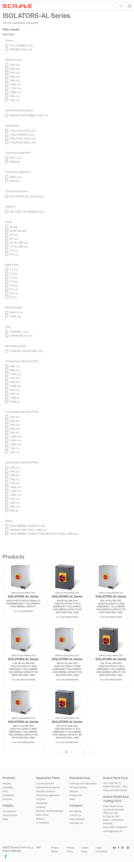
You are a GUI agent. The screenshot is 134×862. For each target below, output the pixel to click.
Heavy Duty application (48, 795)
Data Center (42, 815)
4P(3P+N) (18, 231)
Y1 (14, 270)
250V (15, 316)
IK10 (15, 158)
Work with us (75, 823)
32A (14, 65)
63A (14, 72)
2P (14, 250)
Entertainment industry (48, 787)
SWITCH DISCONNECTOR (29, 115)
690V (16, 312)
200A (15, 401)
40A (14, 69)
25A (14, 100)
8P (14, 239)
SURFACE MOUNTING (26, 351)
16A (14, 96)
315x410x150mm (23, 142)
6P (14, 235)
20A (14, 80)
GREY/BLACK (21, 49)
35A (14, 479)
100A (15, 84)
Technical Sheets (78, 787)
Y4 (14, 281)
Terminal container (45, 791)
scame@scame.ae (112, 831)
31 (84, 753)
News (5, 819)
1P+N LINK (19, 246)
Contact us (75, 815)
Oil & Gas (40, 799)
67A (14, 483)
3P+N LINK (19, 242)
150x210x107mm (23, 131)
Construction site (45, 784)
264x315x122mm (23, 138)
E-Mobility (7, 787)
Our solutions (9, 811)
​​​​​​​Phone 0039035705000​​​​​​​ (115, 790)
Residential (41, 803)
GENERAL (19, 332)
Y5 (14, 285)
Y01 (14, 293)
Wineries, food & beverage (49, 811)
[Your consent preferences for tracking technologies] (6, 856)
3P (14, 227)
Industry (6, 784)
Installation (8, 795)
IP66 (15, 177)
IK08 (15, 162)
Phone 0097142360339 (115, 827)
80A (14, 76)
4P (14, 254)
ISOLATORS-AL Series (27, 196)
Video (72, 799)
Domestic (7, 799)
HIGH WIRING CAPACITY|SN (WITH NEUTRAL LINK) (44, 534)
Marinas (40, 819)
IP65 (15, 181)
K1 (14, 289)
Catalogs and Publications (82, 784)
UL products (42, 823)
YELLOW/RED (21, 45)
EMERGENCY (21, 335)
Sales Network (76, 819)
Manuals (73, 791)
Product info (75, 795)
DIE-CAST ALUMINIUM (27, 211)
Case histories (9, 815)
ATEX (5, 791)
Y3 (14, 277)
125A (15, 88)
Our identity (75, 811)
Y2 (14, 273)
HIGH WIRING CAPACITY (27, 526)
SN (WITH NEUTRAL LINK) (28, 530)
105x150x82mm (22, 134)
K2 (13, 297)
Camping (40, 807)
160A (15, 92)
